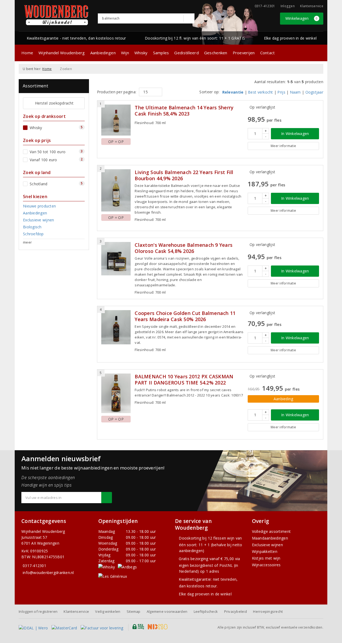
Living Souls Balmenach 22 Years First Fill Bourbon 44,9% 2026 (184, 175)
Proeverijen (244, 52)
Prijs (281, 92)
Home (27, 52)
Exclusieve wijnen (267, 544)
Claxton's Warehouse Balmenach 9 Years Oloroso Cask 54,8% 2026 (183, 248)
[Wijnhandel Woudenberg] (56, 15)
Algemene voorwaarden (167, 611)
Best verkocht (260, 92)
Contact (267, 52)
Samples (161, 52)
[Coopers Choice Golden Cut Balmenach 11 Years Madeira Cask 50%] (116, 327)
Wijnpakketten (264, 551)
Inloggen (288, 6)
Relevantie (233, 92)
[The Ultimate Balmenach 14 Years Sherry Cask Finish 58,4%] (116, 120)
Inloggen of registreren (38, 611)
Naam (295, 92)
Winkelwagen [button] (301, 18)
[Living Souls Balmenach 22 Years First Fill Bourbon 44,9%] (116, 190)
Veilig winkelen (107, 611)
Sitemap (134, 611)
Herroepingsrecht (268, 611)
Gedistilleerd (186, 52)
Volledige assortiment (271, 531)
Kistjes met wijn (266, 558)
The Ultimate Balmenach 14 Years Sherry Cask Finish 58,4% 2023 (184, 111)
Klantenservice (311, 6)
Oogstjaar (314, 92)
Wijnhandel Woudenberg (61, 52)
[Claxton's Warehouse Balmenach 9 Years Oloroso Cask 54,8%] (116, 258)
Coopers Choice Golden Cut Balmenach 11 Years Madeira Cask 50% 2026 (185, 316)
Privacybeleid (235, 611)
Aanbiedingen (103, 52)
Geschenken (215, 52)
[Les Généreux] (112, 576)
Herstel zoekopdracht (54, 103)
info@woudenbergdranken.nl (48, 572)
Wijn (125, 52)
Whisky (141, 52)
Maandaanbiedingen (270, 538)
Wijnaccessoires (266, 564)
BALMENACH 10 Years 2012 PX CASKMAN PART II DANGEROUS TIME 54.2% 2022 (184, 380)
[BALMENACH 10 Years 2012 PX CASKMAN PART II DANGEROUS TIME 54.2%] (116, 393)
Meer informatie (283, 146)
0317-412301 (34, 565)
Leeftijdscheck (206, 611)
